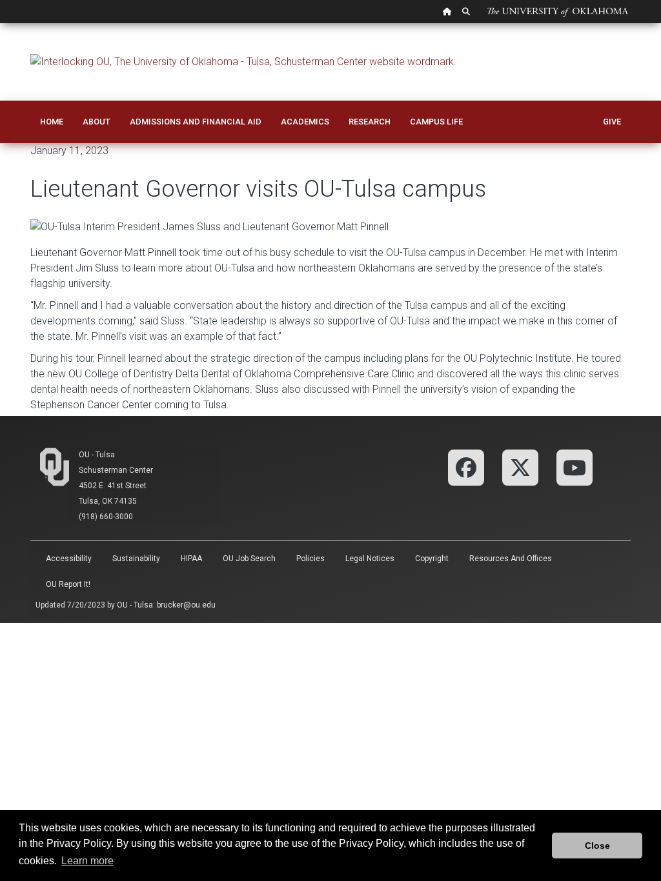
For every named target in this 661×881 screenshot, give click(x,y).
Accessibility (69, 558)
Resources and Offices (510, 558)
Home (51, 121)
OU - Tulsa (97, 454)
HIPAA (191, 558)
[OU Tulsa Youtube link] (574, 466)
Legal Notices (369, 558)
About (96, 121)
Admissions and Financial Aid (195, 121)
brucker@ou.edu (186, 604)
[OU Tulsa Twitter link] (520, 466)
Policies (310, 558)
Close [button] (597, 845)
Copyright (432, 558)
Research (370, 121)
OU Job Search (249, 558)
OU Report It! (68, 584)
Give (612, 121)
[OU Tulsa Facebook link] (466, 466)
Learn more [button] (87, 860)
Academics (305, 121)
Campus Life (436, 121)
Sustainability (136, 558)
